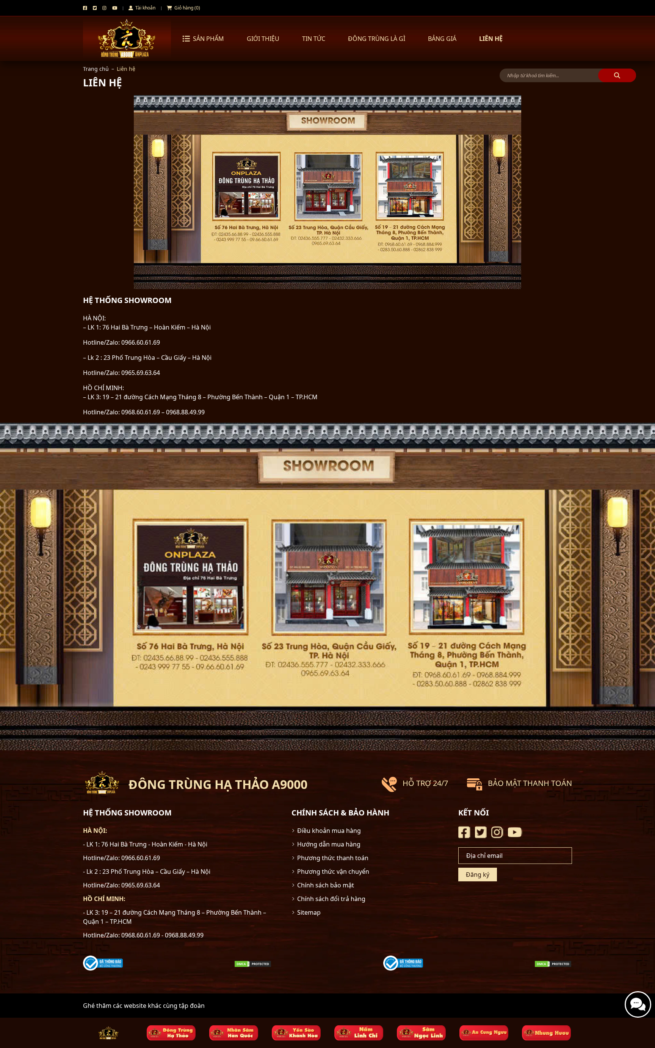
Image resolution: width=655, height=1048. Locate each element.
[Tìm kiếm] (617, 75)
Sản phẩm (208, 38)
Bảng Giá (442, 38)
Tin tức (313, 38)
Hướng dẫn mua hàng (328, 844)
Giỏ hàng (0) (186, 8)
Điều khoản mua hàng (329, 830)
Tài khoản (144, 8)
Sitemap (309, 912)
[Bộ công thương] (103, 963)
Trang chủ (96, 68)
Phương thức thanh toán (332, 858)
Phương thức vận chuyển (333, 871)
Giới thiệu (263, 38)
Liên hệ (491, 38)
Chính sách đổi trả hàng (331, 899)
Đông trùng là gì (376, 38)
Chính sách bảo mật (325, 885)
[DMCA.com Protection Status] (253, 963)
